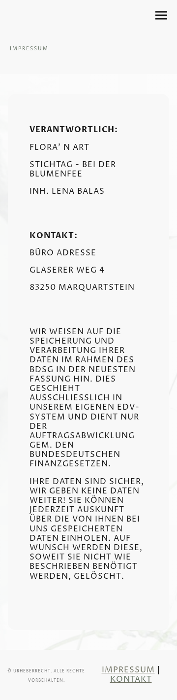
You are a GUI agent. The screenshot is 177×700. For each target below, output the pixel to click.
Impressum (128, 670)
